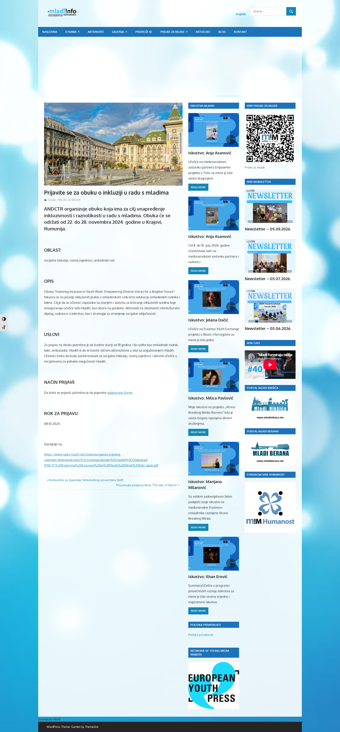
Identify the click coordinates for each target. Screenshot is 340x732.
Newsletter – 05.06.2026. (268, 328)
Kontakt (240, 31)
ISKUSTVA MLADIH (202, 105)
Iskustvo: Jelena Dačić (208, 319)
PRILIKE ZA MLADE (172, 31)
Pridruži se (143, 31)
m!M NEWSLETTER (259, 181)
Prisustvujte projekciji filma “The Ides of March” (146, 485)
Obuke (52, 200)
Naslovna (49, 31)
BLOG (222, 31)
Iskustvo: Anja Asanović (209, 152)
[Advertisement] (170, 66)
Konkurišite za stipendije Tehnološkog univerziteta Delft (86, 480)
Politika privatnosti (200, 635)
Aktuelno (203, 31)
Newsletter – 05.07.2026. (268, 278)
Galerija (118, 31)
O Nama (71, 31)
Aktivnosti (96, 31)
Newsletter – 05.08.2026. (268, 228)
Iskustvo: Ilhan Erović (207, 576)
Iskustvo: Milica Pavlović (210, 398)
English (241, 14)
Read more (198, 187)
